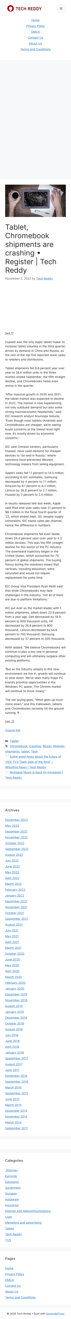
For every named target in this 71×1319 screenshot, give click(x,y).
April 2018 (12, 1046)
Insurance (12, 1205)
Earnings (11, 1176)
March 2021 (13, 948)
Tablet (14, 741)
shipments (12, 751)
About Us (35, 43)
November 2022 (16, 837)
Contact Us (35, 37)
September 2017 (16, 1058)
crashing (35, 746)
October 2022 (14, 843)
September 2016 (16, 1081)
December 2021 (16, 901)
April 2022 (12, 878)
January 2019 (14, 1012)
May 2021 (12, 936)
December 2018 (16, 1017)
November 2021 (16, 907)
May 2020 (12, 965)
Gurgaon (11, 1193)
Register (58, 746)
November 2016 (16, 1076)
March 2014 (13, 1122)
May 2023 (12, 825)
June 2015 (12, 1099)
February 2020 (15, 983)
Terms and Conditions (35, 49)
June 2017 (12, 1070)
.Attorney (11, 1170)
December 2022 (16, 831)
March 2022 (13, 884)
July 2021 (11, 930)
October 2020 (14, 953)
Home (35, 20)
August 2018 (14, 1029)
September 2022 (16, 849)
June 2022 (12, 866)
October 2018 (14, 1023)
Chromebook (19, 746)
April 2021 (12, 942)
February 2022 (15, 889)
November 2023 (16, 820)
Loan (8, 1217)
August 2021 (14, 924)
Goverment (13, 1187)
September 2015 (16, 1093)
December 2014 (16, 1110)
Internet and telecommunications (28, 1211)
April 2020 (12, 971)
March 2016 (13, 1087)
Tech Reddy (13, 1234)
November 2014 (16, 1116)
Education (12, 1182)
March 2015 (13, 1105)
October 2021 (14, 913)
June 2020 (12, 959)
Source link (12, 730)
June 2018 (12, 1041)
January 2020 (14, 988)
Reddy (47, 746)
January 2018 (14, 1052)
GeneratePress (55, 1313)
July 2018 (11, 1035)
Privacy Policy (35, 26)
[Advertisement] (35, 98)
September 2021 (16, 919)
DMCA (35, 32)
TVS (8, 1240)
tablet (25, 751)
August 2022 (14, 855)
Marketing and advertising (23, 1222)
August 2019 (14, 1006)
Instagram (12, 1199)
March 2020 (13, 977)
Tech (34, 751)
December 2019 (16, 994)
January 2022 (14, 895)
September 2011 (16, 1128)
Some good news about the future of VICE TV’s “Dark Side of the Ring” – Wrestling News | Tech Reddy (33, 762)
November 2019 (16, 1000)
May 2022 (12, 872)
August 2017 (14, 1064)
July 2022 (12, 860)
